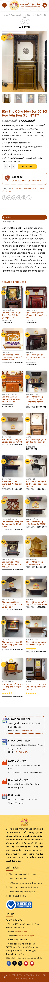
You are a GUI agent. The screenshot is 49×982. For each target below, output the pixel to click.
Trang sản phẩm (17, 15)
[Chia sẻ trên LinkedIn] (24, 197)
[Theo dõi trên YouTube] (32, 963)
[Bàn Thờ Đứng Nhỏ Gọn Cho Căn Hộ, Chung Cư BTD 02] (36, 669)
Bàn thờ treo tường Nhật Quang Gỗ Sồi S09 (36, 522)
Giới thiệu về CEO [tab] (10, 222)
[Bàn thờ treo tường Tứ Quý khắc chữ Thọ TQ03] (36, 586)
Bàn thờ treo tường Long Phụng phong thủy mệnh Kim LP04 (12, 357)
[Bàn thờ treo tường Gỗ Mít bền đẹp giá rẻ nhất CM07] (12, 626)
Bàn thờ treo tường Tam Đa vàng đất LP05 (36, 563)
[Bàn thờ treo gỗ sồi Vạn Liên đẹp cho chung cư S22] (12, 669)
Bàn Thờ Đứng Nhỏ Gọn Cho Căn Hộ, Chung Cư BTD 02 (36, 686)
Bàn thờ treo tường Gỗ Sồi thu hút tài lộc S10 (36, 643)
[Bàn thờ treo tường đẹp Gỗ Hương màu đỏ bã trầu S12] (12, 506)
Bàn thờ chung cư (26, 188)
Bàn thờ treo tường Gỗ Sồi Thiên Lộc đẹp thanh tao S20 (36, 484)
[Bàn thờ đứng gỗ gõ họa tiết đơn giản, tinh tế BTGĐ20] (36, 339)
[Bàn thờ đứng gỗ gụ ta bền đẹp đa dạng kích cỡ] (36, 424)
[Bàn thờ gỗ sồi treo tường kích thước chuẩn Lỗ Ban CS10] (12, 586)
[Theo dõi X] (20, 963)
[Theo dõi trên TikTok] (14, 963)
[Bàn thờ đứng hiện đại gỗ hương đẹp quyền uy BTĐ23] (36, 297)
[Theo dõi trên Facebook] (9, 963)
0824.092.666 (19, 180)
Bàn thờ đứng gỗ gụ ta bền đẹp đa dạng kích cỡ (36, 442)
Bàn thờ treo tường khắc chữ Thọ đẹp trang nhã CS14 (12, 564)
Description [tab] (8, 217)
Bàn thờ (30, 15)
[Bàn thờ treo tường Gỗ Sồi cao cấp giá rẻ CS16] (12, 424)
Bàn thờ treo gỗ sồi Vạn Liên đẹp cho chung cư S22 (12, 686)
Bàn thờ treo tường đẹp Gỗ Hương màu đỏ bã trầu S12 (12, 524)
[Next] (43, 61)
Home (5, 15)
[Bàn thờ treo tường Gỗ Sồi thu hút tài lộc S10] (36, 626)
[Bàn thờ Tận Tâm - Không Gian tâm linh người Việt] (24, 5)
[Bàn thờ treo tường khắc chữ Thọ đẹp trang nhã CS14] (12, 546)
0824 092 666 (21, 931)
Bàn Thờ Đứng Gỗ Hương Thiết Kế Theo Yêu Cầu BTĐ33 (11, 399)
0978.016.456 (34, 180)
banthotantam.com (25, 935)
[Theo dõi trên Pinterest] (26, 963)
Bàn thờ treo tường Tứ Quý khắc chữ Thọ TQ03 (36, 603)
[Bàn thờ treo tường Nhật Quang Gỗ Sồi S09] (36, 506)
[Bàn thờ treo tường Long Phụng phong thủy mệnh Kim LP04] (12, 339)
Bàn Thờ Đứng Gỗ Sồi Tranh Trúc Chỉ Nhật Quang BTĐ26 (11, 315)
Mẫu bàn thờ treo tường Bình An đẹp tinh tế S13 (12, 484)
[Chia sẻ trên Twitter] (9, 197)
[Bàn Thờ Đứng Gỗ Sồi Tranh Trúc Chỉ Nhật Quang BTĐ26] (12, 297)
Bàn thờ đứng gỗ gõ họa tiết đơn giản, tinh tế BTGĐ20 (35, 357)
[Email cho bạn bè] (14, 197)
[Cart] (44, 5)
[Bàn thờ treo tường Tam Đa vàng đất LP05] (36, 546)
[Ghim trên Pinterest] (19, 197)
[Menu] (4, 5)
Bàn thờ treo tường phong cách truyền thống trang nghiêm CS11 (34, 400)
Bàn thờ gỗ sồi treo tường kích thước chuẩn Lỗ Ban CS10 (12, 604)
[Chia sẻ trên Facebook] (4, 197)
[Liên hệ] (5, 977)
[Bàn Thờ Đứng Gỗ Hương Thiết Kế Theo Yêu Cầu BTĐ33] (12, 381)
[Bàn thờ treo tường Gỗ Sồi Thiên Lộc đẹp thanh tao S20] (36, 466)
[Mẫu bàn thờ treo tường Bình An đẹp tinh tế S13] (12, 466)
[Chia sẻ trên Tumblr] (29, 197)
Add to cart (27, 166)
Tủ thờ (8, 191)
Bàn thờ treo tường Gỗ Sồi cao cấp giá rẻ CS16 (12, 440)
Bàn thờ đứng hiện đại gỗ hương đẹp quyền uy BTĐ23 (36, 315)
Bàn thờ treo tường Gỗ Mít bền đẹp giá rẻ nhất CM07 (12, 644)
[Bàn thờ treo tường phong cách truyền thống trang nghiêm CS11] (36, 381)
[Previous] (6, 61)
